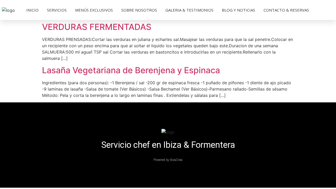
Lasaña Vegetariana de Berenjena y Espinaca (131, 70)
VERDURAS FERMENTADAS (96, 27)
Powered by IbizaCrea (168, 160)
